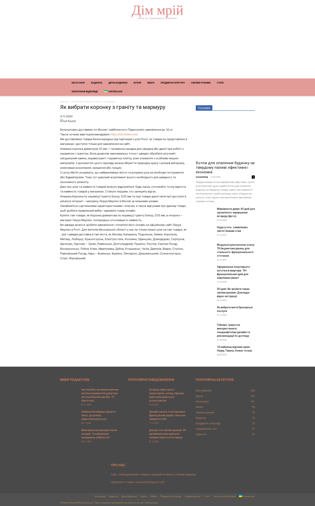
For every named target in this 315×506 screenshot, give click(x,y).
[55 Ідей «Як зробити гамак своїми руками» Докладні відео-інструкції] (205, 293)
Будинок (96, 82)
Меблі (150, 82)
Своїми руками (201, 82)
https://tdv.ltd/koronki (124, 134)
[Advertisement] (157, 51)
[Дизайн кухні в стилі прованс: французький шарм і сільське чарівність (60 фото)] (137, 416)
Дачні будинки (117, 82)
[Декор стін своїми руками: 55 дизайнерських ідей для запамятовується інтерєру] (137, 434)
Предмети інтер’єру (173, 82)
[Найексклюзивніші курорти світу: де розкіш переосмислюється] (69, 416)
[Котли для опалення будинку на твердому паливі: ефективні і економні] (225, 136)
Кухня (137, 82)
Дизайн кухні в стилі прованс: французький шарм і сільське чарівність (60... (167, 415)
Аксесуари (78, 82)
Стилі (220, 82)
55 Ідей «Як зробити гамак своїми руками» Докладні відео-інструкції (233, 292)
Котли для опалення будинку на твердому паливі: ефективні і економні (225, 167)
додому (64, 101)
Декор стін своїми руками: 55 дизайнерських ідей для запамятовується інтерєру (167, 434)
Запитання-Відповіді (84, 91)
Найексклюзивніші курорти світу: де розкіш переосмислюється (98, 415)
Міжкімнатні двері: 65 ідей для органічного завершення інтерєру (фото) (236, 212)
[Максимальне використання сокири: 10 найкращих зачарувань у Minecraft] (69, 434)
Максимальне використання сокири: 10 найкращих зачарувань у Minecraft (99, 434)
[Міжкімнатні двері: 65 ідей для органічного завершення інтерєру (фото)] (205, 213)
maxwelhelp (202, 176)
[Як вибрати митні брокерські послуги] (205, 312)
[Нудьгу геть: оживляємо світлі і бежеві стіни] (205, 231)
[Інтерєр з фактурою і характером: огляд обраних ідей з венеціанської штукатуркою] (137, 394)
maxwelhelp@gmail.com (150, 482)
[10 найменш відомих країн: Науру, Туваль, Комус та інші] (205, 351)
